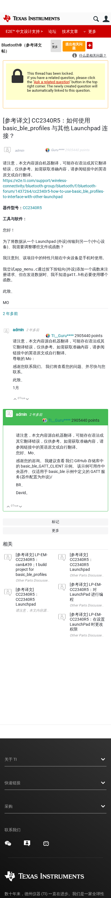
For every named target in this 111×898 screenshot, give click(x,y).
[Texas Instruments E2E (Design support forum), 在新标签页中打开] (27, 845)
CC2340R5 (32, 207)
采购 (9, 806)
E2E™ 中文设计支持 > (24, 31)
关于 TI (11, 759)
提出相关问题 (74, 46)
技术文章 (70, 31)
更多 (92, 31)
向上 (15, 399)
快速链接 (12, 783)
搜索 (96, 19)
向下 (27, 399)
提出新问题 (89, 45)
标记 (55, 522)
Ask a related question (51, 82)
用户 (106, 19)
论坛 (52, 31)
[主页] (31, 18)
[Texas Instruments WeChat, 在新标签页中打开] (8, 845)
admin (19, 151)
